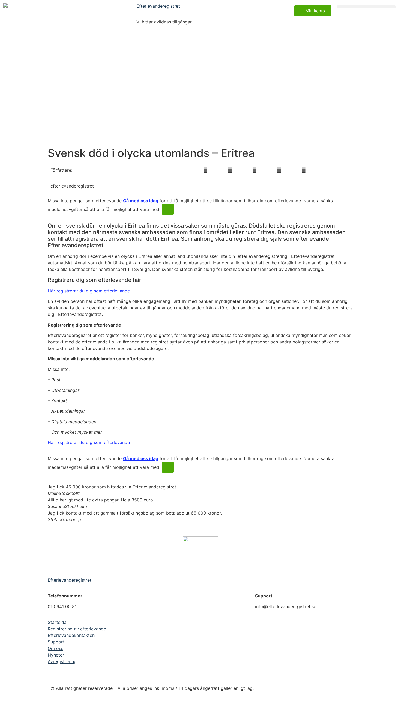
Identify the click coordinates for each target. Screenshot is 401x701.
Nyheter (56, 655)
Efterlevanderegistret (158, 6)
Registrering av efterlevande (77, 628)
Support (56, 642)
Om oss (55, 648)
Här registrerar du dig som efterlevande (89, 291)
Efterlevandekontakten (71, 635)
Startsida (57, 622)
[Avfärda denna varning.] (168, 209)
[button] (366, 6)
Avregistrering (62, 661)
